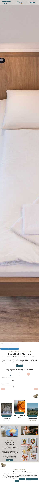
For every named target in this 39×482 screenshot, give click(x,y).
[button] (37, 472)
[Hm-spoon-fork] (10, 1)
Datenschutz (27, 480)
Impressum (30, 480)
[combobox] (20, 380)
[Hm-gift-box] (8, 1)
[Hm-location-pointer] (6, 1)
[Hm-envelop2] (5, 1)
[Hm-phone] (3, 1)
